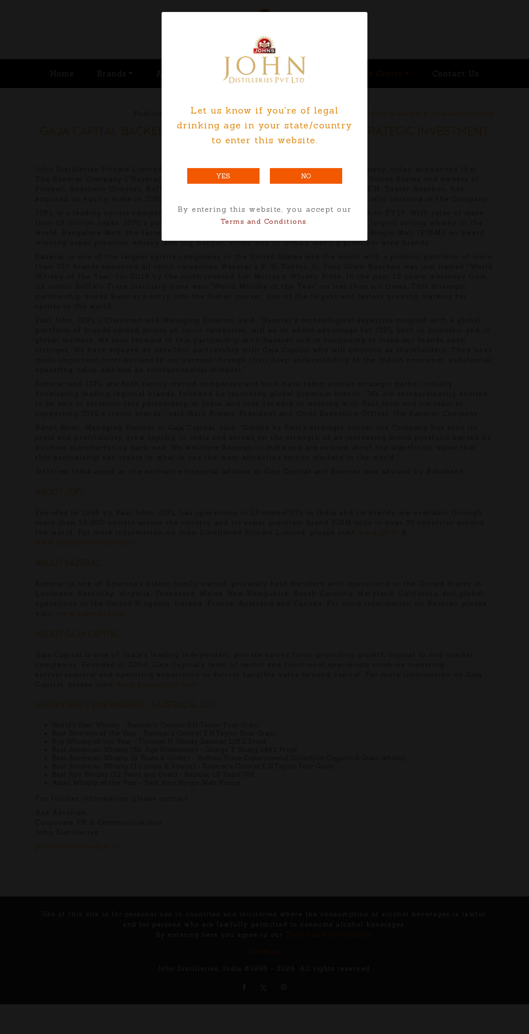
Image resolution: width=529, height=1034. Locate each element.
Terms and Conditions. (265, 221)
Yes (223, 176)
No (306, 176)
